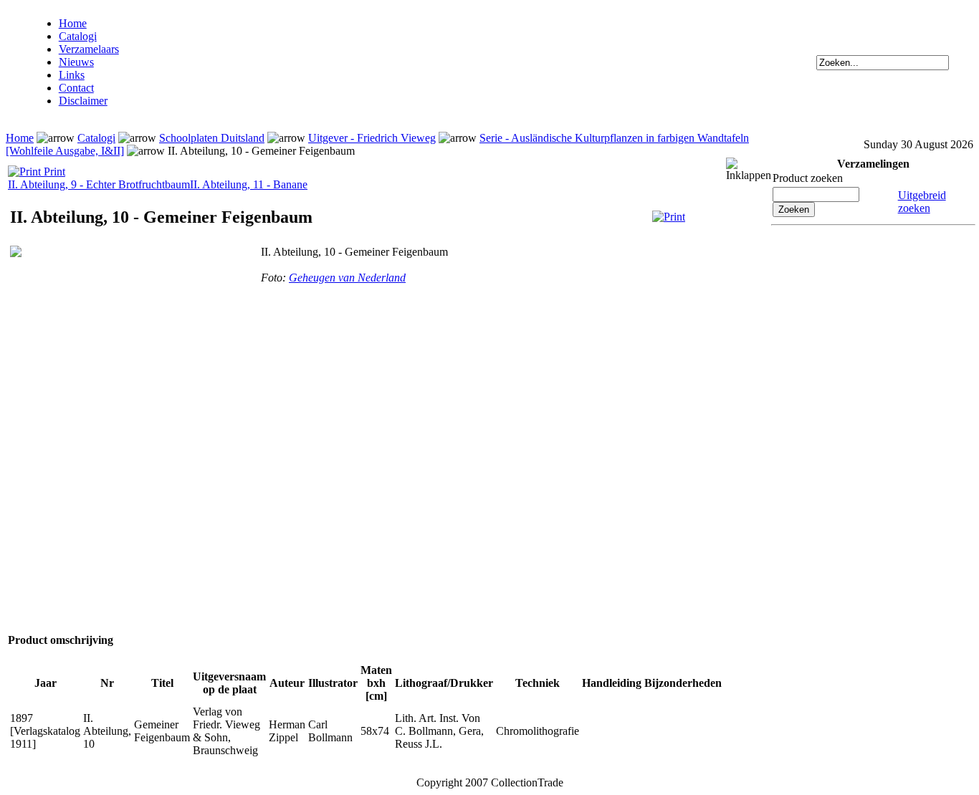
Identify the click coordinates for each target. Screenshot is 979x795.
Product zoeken (808, 178)
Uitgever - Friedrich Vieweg (372, 138)
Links (72, 75)
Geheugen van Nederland (347, 277)
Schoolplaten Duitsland (211, 138)
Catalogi (78, 36)
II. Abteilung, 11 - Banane (248, 184)
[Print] (668, 217)
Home (73, 23)
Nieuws (76, 62)
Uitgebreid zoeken (922, 201)
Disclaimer (83, 101)
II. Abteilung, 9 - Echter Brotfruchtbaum (99, 184)
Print (53, 171)
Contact (76, 88)
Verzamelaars (89, 49)
